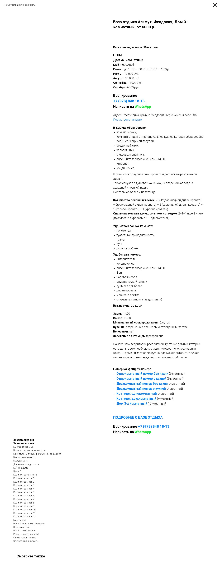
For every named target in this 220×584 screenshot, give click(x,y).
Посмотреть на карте (127, 119)
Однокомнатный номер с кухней (141, 378)
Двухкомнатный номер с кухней (141, 388)
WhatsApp (143, 106)
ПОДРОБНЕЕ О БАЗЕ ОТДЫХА (138, 417)
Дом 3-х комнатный (131, 403)
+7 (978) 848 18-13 (129, 101)
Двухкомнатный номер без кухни (142, 383)
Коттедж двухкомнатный (136, 398)
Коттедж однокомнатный (136, 393)
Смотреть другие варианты (20, 5)
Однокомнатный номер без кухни (142, 373)
